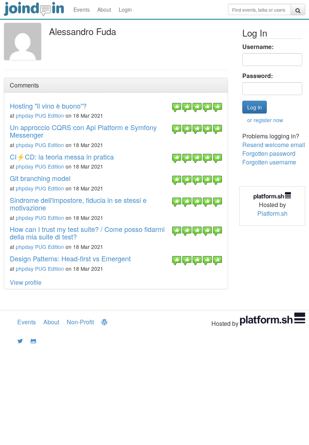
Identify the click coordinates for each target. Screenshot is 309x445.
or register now (265, 120)
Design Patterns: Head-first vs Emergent (70, 258)
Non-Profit (80, 322)
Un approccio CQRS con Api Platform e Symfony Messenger (83, 131)
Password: (257, 76)
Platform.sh (272, 213)
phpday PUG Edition (40, 115)
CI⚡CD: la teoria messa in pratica (62, 156)
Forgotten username (269, 162)
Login (125, 9)
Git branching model (40, 178)
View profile (25, 282)
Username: (258, 47)
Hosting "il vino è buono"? (48, 105)
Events (81, 9)
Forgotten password (268, 153)
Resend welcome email (273, 144)
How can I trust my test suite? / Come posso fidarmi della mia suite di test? (87, 232)
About (104, 9)
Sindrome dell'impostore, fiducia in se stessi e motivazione (78, 203)
